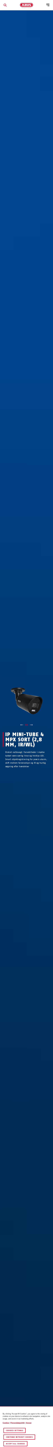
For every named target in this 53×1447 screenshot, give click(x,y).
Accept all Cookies (15, 1444)
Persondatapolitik (18, 1423)
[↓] (31, 725)
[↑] (21, 725)
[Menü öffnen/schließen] (48, 5)
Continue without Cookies (19, 1437)
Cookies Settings (14, 1430)
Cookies (6, 1423)
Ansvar (29, 1423)
